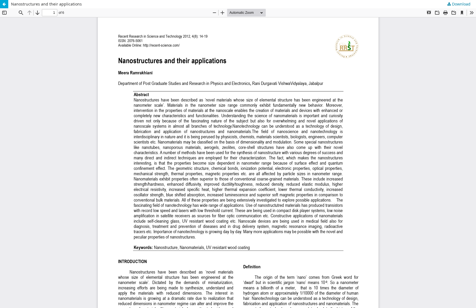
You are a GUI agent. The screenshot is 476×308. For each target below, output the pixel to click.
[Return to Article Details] (4, 4)
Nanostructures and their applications (46, 4)
